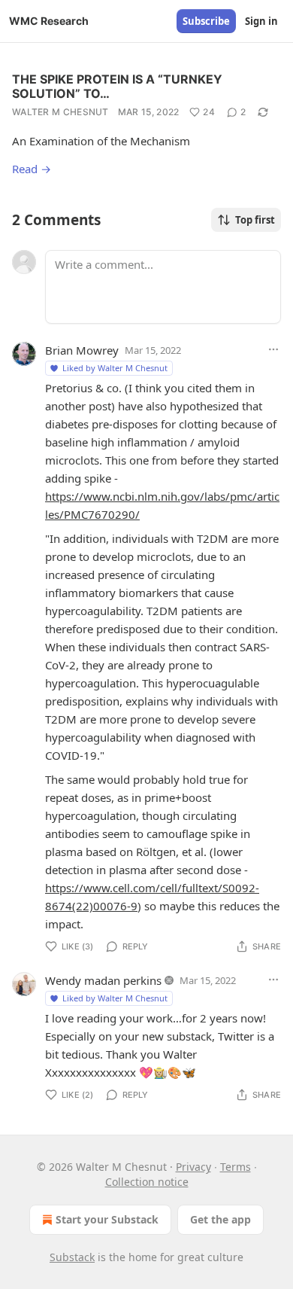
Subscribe (206, 21)
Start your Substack (107, 1219)
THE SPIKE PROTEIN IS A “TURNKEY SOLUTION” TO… (117, 86)
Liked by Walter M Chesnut (115, 367)
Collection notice (147, 1182)
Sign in (261, 21)
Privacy (193, 1166)
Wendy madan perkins (103, 980)
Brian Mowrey (82, 350)
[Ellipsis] (273, 349)
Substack (72, 1257)
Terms (235, 1166)
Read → (31, 168)
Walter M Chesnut (60, 111)
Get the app (220, 1219)
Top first (255, 220)
